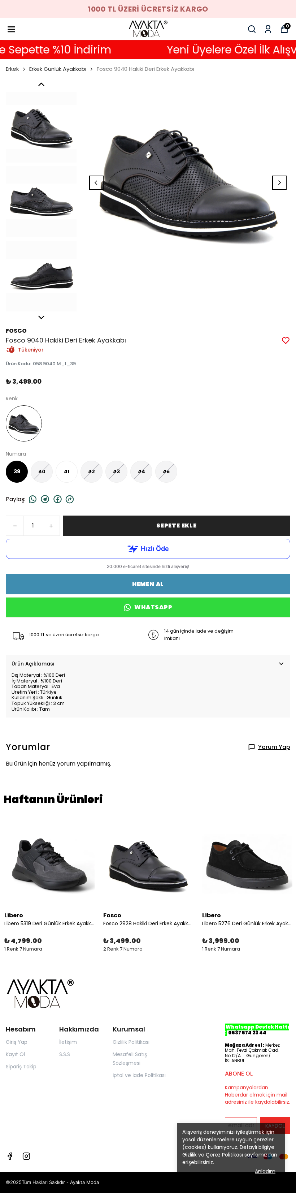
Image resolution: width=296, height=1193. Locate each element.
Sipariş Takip (21, 1066)
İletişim (68, 1042)
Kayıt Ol (15, 1054)
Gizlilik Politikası (131, 1042)
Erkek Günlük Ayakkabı (57, 69)
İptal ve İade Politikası (139, 1075)
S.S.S (64, 1054)
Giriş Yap (16, 1042)
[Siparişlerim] (268, 29)
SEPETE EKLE (176, 525)
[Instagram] (26, 1156)
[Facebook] (10, 1156)
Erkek (12, 69)
